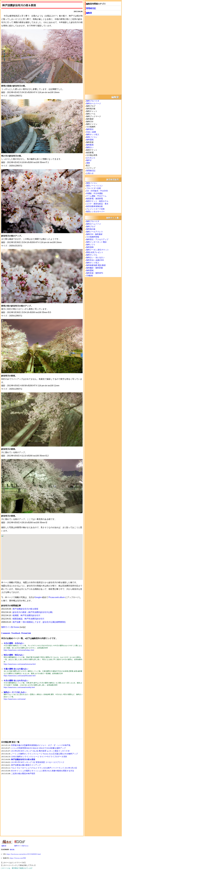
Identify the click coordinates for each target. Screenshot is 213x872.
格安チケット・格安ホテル (97, 201)
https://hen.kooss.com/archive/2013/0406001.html (24, 854)
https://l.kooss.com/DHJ (18, 858)
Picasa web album (57, 597)
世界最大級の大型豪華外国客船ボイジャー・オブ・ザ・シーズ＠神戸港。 (41, 745)
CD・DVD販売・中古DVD (97, 191)
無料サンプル (91, 255)
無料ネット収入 (92, 134)
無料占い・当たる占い (95, 257)
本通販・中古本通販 (94, 193)
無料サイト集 (112, 217)
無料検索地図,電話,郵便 (96, 265)
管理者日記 (91, 8)
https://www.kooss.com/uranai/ (15, 699)
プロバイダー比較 (93, 188)
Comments (5, 633)
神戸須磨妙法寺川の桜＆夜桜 (25, 609)
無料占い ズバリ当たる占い (15, 692)
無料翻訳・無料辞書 (94, 268)
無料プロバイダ (92, 101)
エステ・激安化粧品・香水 (97, 204)
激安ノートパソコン (94, 186)
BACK (12, 849)
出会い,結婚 (91, 132)
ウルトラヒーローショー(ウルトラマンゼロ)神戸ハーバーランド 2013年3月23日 (44, 768)
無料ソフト (90, 245)
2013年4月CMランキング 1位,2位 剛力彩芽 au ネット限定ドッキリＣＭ (40, 751)
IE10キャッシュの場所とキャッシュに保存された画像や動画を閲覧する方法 (42, 771)
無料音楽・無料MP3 (94, 273)
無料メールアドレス (94, 232)
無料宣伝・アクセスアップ (97, 239)
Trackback (15, 633)
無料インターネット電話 (96, 242)
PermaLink (26, 633)
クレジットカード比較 (95, 209)
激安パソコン (91, 183)
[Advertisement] (21, 721)
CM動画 (89, 276)
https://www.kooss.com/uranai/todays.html (19, 650)
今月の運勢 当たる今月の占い (16, 680)
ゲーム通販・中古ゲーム (96, 196)
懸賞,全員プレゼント (94, 252)
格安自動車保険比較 (94, 206)
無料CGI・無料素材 (94, 234)
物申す (89, 160)
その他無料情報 (92, 237)
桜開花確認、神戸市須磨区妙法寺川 (28, 619)
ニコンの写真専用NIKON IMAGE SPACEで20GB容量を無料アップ (38, 748)
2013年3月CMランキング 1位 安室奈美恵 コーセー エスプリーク (37, 762)
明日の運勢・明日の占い (14, 655)
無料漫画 (90, 247)
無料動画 (90, 145)
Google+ (38, 597)
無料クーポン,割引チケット (97, 250)
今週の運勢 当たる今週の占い (16, 669)
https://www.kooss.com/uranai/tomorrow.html (20, 664)
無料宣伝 (90, 129)
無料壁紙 (90, 140)
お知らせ (90, 173)
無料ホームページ (93, 103)
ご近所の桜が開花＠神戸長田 (23, 774)
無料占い (90, 147)
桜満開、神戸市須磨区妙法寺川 (26, 615)
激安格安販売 (112, 179)
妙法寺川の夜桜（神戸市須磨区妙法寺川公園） (33, 612)
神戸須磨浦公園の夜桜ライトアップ (26, 765)
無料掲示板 (90, 229)
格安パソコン (91, 137)
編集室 (89, 12)
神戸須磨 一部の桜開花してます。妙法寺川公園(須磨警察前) (39, 622)
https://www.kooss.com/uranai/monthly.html (19, 687)
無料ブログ (90, 226)
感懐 (88, 163)
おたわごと (90, 158)
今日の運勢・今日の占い (14, 643)
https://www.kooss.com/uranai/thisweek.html (20, 676)
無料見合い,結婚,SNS (95, 260)
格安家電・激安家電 (94, 198)
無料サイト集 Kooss (10, 627)
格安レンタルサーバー (95, 211)
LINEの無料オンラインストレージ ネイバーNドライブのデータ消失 (39, 757)
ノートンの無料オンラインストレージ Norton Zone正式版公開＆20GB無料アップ (44, 754)
